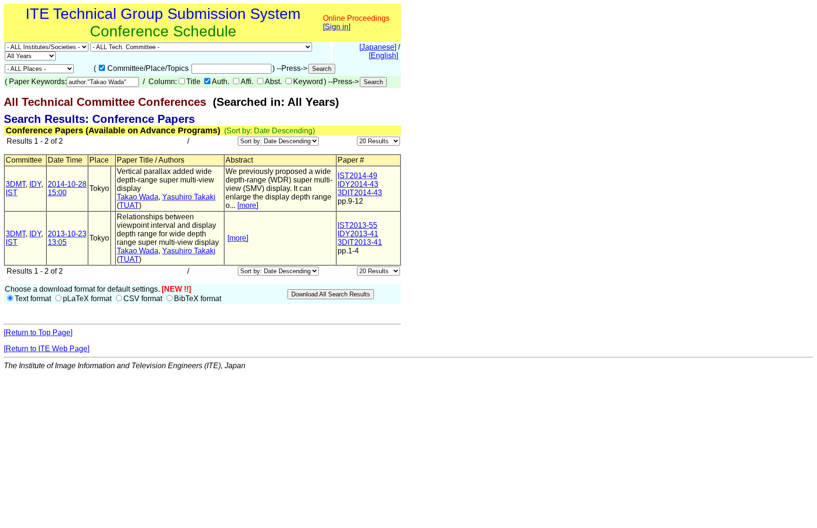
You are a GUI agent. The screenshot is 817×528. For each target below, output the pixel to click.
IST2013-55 (357, 225)
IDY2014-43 (358, 184)
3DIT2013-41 (360, 242)
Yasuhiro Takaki (189, 197)
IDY (35, 184)
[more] (247, 205)
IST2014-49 (357, 176)
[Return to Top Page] (38, 333)
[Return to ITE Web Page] (46, 349)
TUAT (129, 205)
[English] (383, 56)
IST (11, 193)
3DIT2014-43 (360, 193)
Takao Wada (137, 197)
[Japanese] (377, 47)
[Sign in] (336, 27)
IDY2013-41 (358, 234)
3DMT (16, 184)
